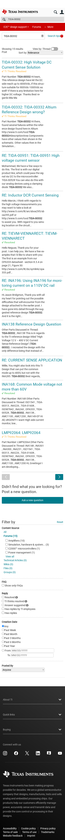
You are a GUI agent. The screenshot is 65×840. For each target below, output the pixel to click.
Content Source (10, 528)
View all (10, 556)
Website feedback (13, 835)
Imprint (31, 835)
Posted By (7, 665)
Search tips (54, 35)
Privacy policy (48, 828)
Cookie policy (28, 828)
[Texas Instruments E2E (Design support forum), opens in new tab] (49, 754)
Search (55, 12)
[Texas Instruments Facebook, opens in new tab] (16, 754)
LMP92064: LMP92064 (21, 433)
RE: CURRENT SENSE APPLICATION (32, 360)
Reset (60, 522)
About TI (7, 699)
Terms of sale (10, 832)
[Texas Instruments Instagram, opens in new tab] (5, 754)
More (50, 26)
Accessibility (10, 828)
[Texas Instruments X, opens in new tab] (27, 754)
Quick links (9, 714)
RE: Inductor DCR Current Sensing (30, 195)
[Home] (20, 11)
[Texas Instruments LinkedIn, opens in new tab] (38, 754)
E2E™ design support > (16, 26)
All (5, 532)
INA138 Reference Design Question (31, 324)
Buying (7, 729)
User (62, 12)
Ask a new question (32, 500)
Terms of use (29, 832)
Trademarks (47, 832)
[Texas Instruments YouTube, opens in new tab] (60, 754)
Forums (36, 26)
